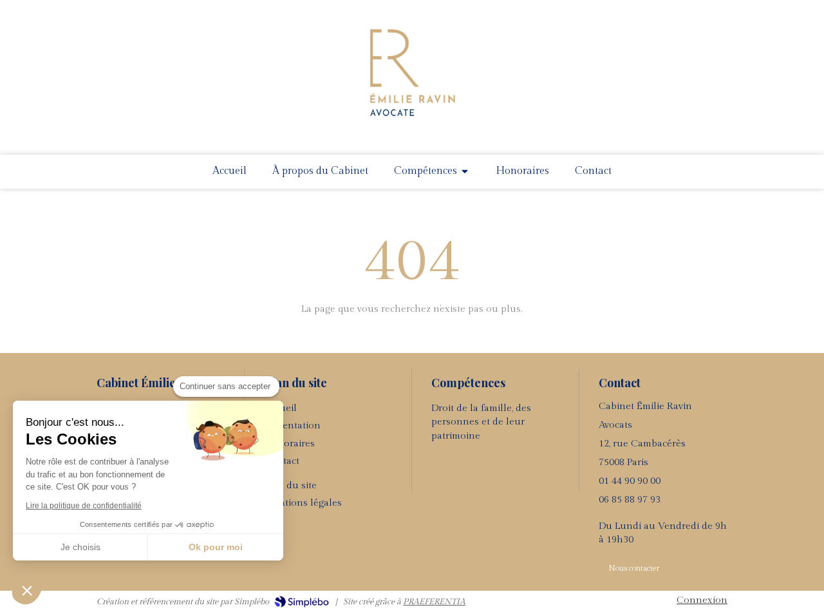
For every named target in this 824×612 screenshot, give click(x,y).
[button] (27, 590)
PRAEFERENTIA (434, 602)
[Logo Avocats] (412, 120)
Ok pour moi (216, 547)
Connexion (702, 600)
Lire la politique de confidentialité (84, 505)
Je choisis (80, 547)
